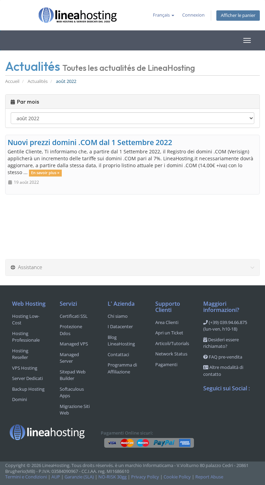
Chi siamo (118, 316)
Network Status (171, 354)
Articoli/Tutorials (172, 343)
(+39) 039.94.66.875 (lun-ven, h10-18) (225, 325)
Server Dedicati (27, 378)
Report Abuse (209, 477)
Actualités (38, 81)
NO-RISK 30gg (112, 477)
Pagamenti (166, 364)
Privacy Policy (145, 477)
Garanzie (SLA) (79, 477)
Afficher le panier (238, 15)
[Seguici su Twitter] (222, 406)
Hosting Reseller (20, 354)
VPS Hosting (24, 368)
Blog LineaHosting (121, 340)
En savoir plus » (45, 172)
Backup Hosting (28, 389)
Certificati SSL (74, 316)
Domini (19, 399)
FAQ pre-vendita (225, 357)
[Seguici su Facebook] (208, 406)
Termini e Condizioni (26, 477)
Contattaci (118, 354)
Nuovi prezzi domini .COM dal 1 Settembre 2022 (90, 142)
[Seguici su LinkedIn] (208, 421)
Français (162, 15)
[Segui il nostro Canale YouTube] (236, 406)
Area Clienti (166, 322)
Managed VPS (74, 344)
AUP (55, 477)
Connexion (193, 15)
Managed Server (69, 357)
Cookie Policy (177, 477)
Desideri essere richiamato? (221, 343)
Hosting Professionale (26, 336)
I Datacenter (120, 326)
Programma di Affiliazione (122, 368)
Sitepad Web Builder (73, 375)
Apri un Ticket (169, 333)
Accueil (12, 81)
